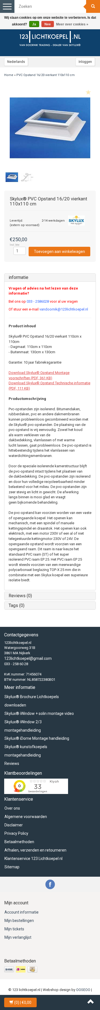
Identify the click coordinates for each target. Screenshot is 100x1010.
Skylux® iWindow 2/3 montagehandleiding (23, 726)
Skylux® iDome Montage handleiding (36, 738)
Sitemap (11, 867)
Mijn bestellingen (19, 920)
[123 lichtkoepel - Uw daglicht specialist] (50, 39)
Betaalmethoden (19, 842)
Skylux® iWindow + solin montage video (39, 713)
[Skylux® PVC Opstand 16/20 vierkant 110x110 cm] (50, 128)
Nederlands (16, 62)
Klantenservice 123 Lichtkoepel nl (33, 858)
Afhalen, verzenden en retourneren (35, 850)
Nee (47, 24)
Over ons (12, 808)
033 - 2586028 (38, 301)
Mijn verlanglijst (17, 937)
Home (8, 75)
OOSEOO (83, 990)
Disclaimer (13, 825)
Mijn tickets (14, 929)
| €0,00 (22, 1002)
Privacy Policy (16, 833)
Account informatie (21, 912)
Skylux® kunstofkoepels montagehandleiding (25, 751)
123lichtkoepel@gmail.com (28, 658)
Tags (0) (16, 605)
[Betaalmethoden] (21, 969)
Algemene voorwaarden (25, 816)
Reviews (11, 763)
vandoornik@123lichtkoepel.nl (63, 309)
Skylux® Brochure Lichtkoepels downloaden (31, 700)
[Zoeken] (93, 6)
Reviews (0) (20, 595)
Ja (34, 24)
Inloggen (85, 62)
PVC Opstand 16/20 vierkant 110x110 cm (45, 75)
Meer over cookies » (72, 24)
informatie (18, 277)
